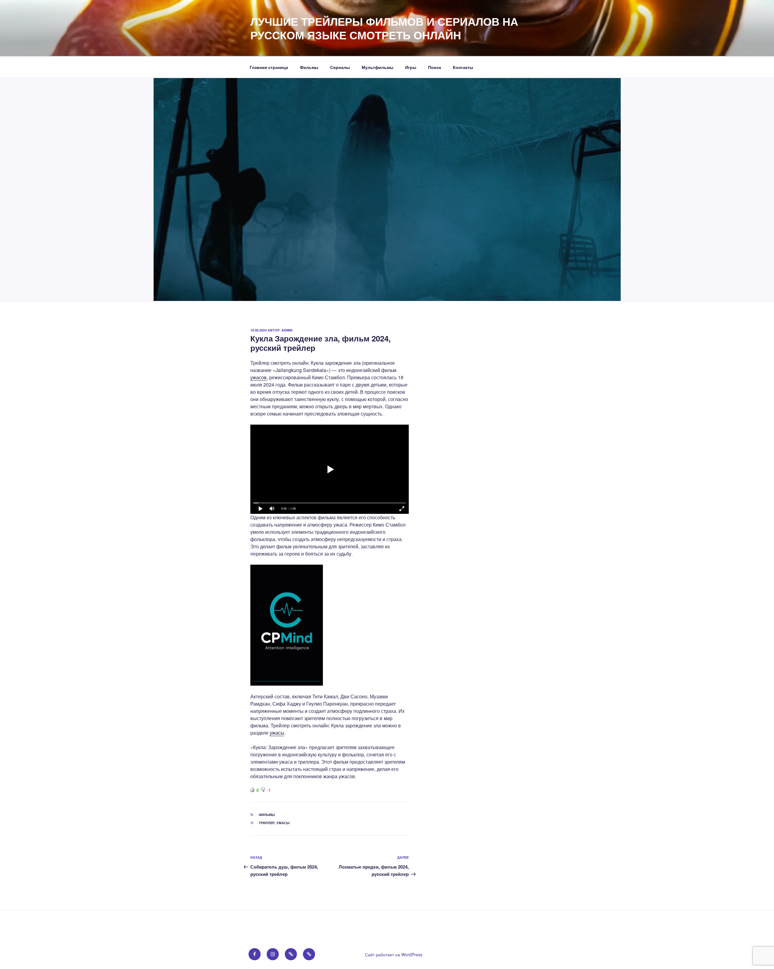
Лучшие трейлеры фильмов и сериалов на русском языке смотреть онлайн (384, 28)
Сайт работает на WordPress (393, 954)
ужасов (258, 377)
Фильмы (309, 67)
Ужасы (283, 823)
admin (286, 330)
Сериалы (340, 67)
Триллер (267, 823)
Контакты (463, 67)
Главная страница (269, 67)
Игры (410, 67)
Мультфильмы (377, 67)
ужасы (277, 732)
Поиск (434, 67)
